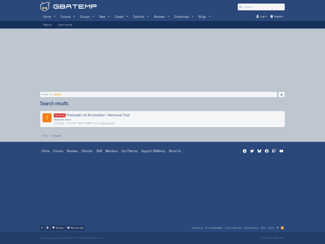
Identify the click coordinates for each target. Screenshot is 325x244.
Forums (58, 150)
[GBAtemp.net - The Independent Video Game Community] (68, 7)
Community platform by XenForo (71, 237)
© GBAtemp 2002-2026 (272, 237)
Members (112, 150)
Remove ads (77, 227)
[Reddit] (174, 238)
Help (263, 227)
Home (46, 150)
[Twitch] (182, 238)
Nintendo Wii (107, 123)
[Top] (277, 228)
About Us (175, 150)
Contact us (197, 227)
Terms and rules (233, 227)
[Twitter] (190, 238)
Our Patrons (129, 150)
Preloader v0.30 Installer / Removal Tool (92, 115)
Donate (60, 227)
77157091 (59, 123)
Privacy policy (251, 227)
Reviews (72, 150)
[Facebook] (165, 238)
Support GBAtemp (153, 150)
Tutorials (87, 150)
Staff (99, 150)
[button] (55, 16)
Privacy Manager (214, 227)
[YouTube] (198, 238)
